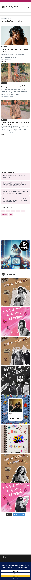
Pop (3, 211)
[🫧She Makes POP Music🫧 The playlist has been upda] (15, 321)
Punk (13, 211)
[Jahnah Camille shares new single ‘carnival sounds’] (15, 35)
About (2, 1)
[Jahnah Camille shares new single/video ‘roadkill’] (15, 72)
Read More (4, 61)
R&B (11, 214)
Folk (23, 211)
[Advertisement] (15, 153)
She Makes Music (12, 6)
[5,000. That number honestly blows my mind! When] (15, 439)
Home (2, 18)
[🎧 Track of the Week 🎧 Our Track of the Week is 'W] (15, 409)
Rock (8, 211)
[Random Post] (29, 14)
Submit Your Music (9, 1)
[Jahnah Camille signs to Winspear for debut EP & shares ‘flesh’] (15, 109)
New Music (4, 46)
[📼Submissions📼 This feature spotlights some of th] (15, 292)
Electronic (4, 214)
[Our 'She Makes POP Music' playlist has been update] (15, 497)
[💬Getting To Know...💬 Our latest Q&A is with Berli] (15, 380)
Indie (18, 211)
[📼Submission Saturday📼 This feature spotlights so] (15, 468)
